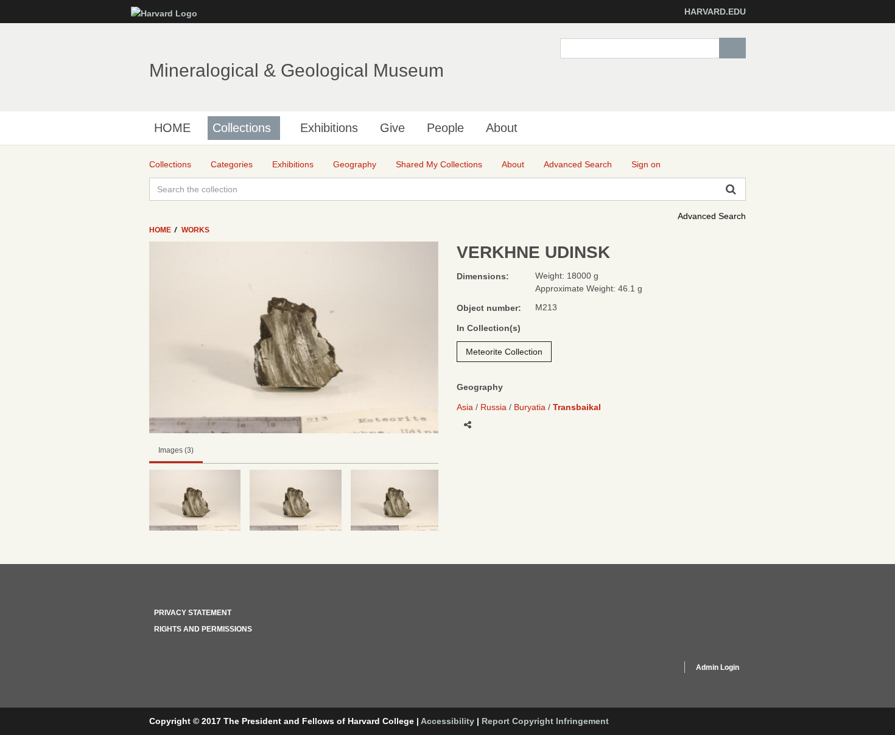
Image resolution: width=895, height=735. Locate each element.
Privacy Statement (192, 612)
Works (195, 230)
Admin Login (717, 667)
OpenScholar (649, 669)
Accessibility (447, 721)
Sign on (646, 164)
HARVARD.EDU (715, 11)
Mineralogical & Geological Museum (296, 70)
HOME (172, 127)
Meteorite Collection (504, 352)
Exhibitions (329, 127)
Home (161, 230)
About (502, 127)
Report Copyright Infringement (545, 721)
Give (392, 127)
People (445, 127)
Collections (241, 127)
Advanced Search (712, 216)
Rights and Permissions (203, 629)
